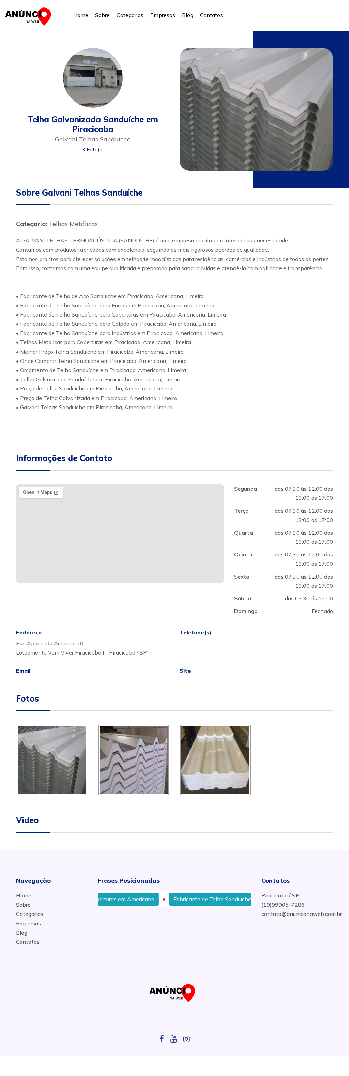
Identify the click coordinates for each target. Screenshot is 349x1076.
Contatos (211, 15)
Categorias (130, 15)
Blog (187, 15)
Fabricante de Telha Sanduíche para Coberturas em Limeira (232, 899)
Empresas (162, 15)
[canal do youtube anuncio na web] (176, 1039)
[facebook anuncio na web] (164, 1039)
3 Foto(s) (93, 149)
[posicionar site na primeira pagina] (30, 15)
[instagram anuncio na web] (186, 1039)
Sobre (102, 15)
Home (80, 15)
